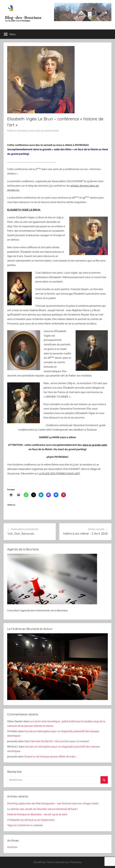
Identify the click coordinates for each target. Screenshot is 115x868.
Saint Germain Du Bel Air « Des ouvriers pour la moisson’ (56, 741)
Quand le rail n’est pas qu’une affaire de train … (50, 756)
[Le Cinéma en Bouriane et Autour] (57, 699)
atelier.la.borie (52, 130)
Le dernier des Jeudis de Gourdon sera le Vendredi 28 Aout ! (42, 808)
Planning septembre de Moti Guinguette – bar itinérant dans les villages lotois (53, 803)
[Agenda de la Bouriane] (52, 603)
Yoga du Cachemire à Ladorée (25, 825)
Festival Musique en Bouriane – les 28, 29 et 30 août (37, 814)
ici (50, 185)
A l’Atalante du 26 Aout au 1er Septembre (31, 819)
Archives (12, 847)
